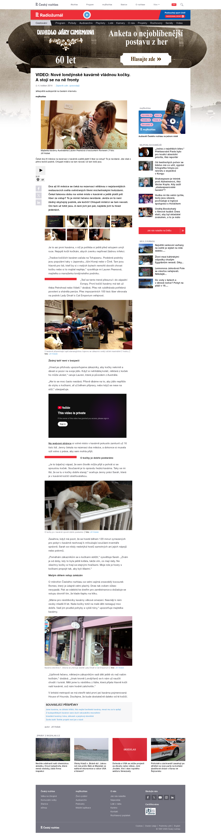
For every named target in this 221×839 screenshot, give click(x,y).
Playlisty (100, 23)
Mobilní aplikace (83, 808)
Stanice (124, 5)
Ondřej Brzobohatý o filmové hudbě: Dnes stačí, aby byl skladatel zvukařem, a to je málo (167, 213)
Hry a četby (146, 115)
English (177, 826)
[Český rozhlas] (47, 4)
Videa (179, 23)
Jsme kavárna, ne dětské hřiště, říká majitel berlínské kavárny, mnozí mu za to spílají (83, 709)
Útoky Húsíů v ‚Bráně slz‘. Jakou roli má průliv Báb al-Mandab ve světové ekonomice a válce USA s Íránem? (90, 767)
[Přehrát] (40, 170)
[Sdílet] (42, 180)
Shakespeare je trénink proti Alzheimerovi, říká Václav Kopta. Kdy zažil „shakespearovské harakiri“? (168, 184)
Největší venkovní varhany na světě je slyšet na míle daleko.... (169, 248)
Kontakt (114, 811)
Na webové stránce (59, 443)
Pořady (72, 23)
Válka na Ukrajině (49, 796)
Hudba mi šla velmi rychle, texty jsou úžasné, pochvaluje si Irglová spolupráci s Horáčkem (169, 199)
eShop (44, 808)
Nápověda (115, 800)
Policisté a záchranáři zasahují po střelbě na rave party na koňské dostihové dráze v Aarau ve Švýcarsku (168, 767)
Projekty (142, 23)
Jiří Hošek (53, 354)
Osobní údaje (151, 826)
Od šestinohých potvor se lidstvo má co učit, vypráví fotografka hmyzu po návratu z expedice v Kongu (169, 168)
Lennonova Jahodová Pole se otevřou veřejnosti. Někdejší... (170, 271)
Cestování (41, 23)
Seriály (169, 23)
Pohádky (145, 120)
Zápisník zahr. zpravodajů (68, 85)
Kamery (120, 23)
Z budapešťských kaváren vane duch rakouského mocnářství (73, 713)
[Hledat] (181, 4)
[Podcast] (38, 180)
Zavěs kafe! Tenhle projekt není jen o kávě (64, 720)
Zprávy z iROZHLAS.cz (48, 736)
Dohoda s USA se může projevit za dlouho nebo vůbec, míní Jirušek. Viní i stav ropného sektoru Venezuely (128, 767)
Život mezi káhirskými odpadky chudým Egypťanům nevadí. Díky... (169, 259)
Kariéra (113, 808)
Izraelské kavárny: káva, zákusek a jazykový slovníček (70, 716)
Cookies (139, 826)
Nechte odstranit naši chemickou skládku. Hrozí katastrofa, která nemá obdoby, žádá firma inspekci (52, 767)
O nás (131, 23)
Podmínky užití (165, 826)
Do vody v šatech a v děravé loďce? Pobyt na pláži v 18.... (169, 283)
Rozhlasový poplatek (120, 815)
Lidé (110, 23)
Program (90, 5)
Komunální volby (49, 800)
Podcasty (80, 804)
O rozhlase (140, 5)
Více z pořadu (147, 241)
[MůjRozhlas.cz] (41, 97)
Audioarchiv (86, 23)
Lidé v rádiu (115, 804)
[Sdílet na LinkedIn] (39, 202)
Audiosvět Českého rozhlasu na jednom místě (158, 136)
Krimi (157, 115)
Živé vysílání (146, 125)
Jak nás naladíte (118, 796)
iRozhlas (74, 5)
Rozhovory (156, 23)
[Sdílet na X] (39, 195)
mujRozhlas (107, 5)
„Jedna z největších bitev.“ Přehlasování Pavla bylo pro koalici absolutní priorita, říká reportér (169, 153)
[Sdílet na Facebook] (39, 188)
